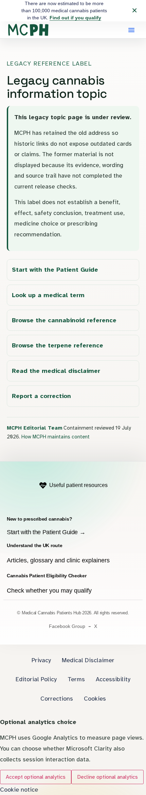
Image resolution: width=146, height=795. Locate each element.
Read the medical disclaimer (56, 371)
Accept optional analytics (36, 777)
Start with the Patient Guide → (46, 532)
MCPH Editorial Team (34, 428)
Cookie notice (19, 789)
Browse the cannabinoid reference (64, 320)
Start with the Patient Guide (55, 269)
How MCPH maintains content (55, 437)
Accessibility (113, 679)
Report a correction (41, 396)
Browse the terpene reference (57, 345)
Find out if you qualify (75, 17)
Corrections (56, 698)
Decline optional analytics (107, 777)
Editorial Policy (36, 679)
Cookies (95, 698)
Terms (76, 679)
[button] (131, 29)
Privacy (41, 660)
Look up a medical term (48, 295)
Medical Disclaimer (88, 660)
